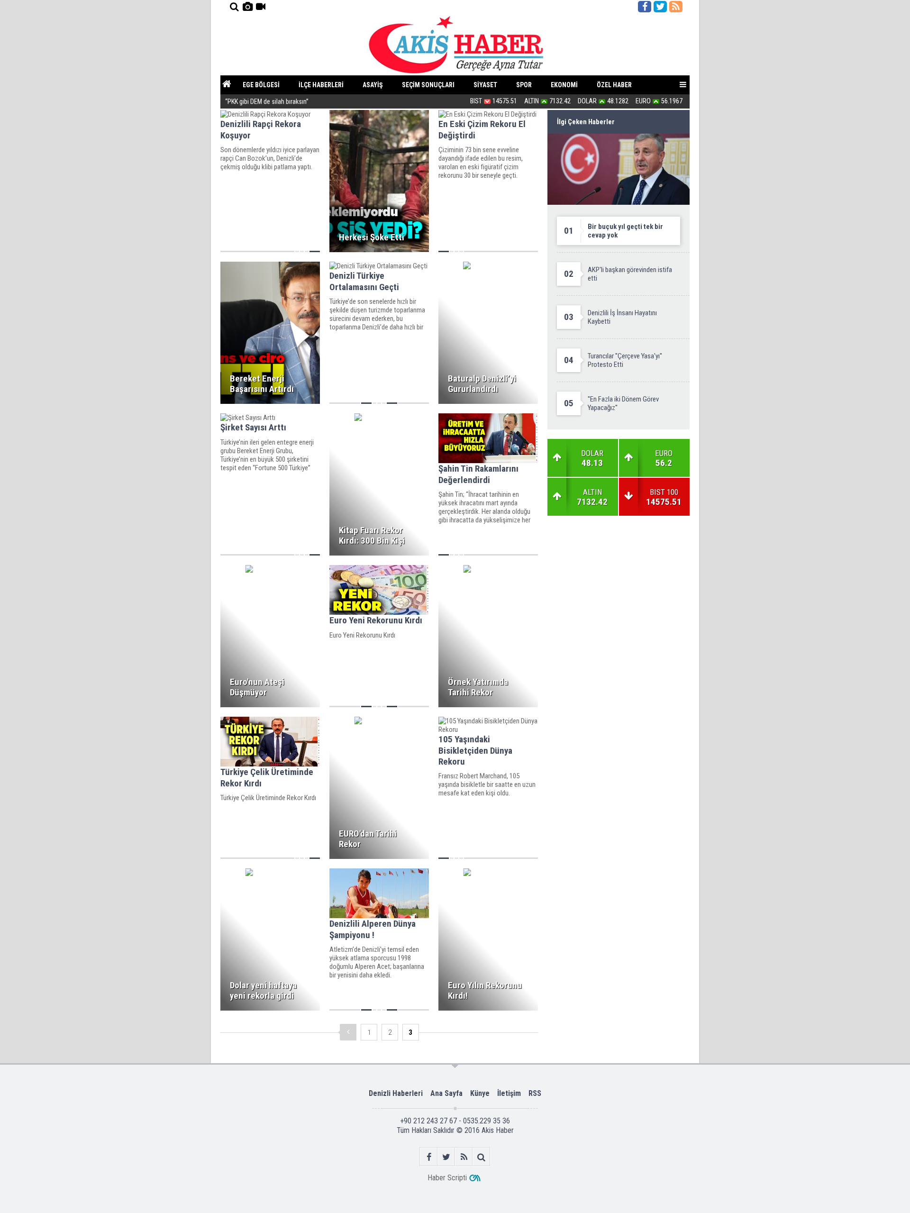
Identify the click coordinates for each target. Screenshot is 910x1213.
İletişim (509, 1093)
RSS (534, 1093)
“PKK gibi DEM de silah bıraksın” (267, 101)
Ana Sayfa (446, 1093)
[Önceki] (348, 1032)
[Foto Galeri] (247, 6)
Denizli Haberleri (396, 1093)
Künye (480, 1093)
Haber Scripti (447, 1177)
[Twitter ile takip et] (660, 6)
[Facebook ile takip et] (644, 6)
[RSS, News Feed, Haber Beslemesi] (675, 6)
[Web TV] (260, 6)
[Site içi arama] (234, 6)
